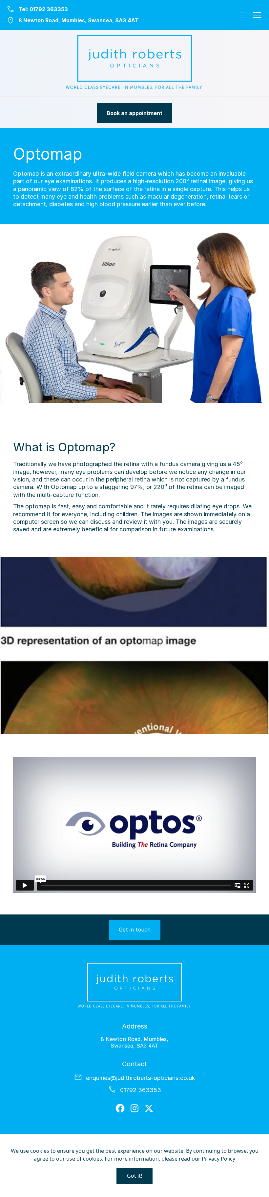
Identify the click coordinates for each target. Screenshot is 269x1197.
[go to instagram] (134, 1108)
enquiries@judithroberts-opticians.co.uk (140, 1077)
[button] (255, 15)
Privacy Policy (218, 1158)
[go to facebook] (120, 1108)
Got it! (134, 1175)
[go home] (134, 63)
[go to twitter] (149, 1108)
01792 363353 (49, 9)
